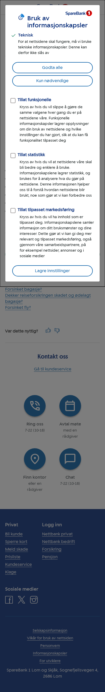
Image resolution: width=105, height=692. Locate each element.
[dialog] (52, 143)
